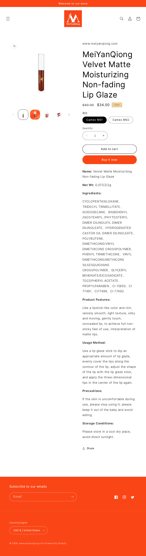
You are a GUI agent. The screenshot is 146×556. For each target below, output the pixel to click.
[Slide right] (69, 115)
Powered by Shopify (55, 543)
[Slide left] (13, 115)
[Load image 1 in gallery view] (23, 115)
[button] (8, 19)
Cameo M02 (121, 119)
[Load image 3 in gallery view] (47, 115)
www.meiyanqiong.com (31, 543)
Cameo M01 (94, 119)
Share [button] (90, 448)
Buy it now (109, 159)
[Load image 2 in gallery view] (35, 115)
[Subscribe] (72, 496)
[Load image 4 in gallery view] (59, 115)
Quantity (87, 128)
